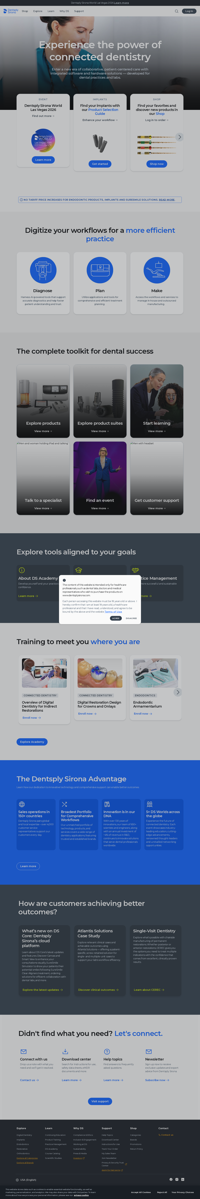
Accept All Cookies (141, 1192)
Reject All (162, 1192)
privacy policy (81, 1195)
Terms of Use (113, 611)
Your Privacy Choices (183, 1192)
